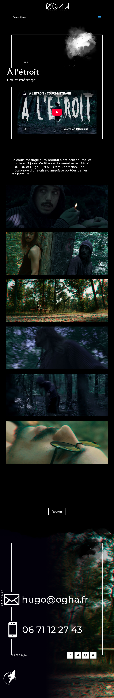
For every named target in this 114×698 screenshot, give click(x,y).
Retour (57, 511)
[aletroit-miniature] (57, 226)
